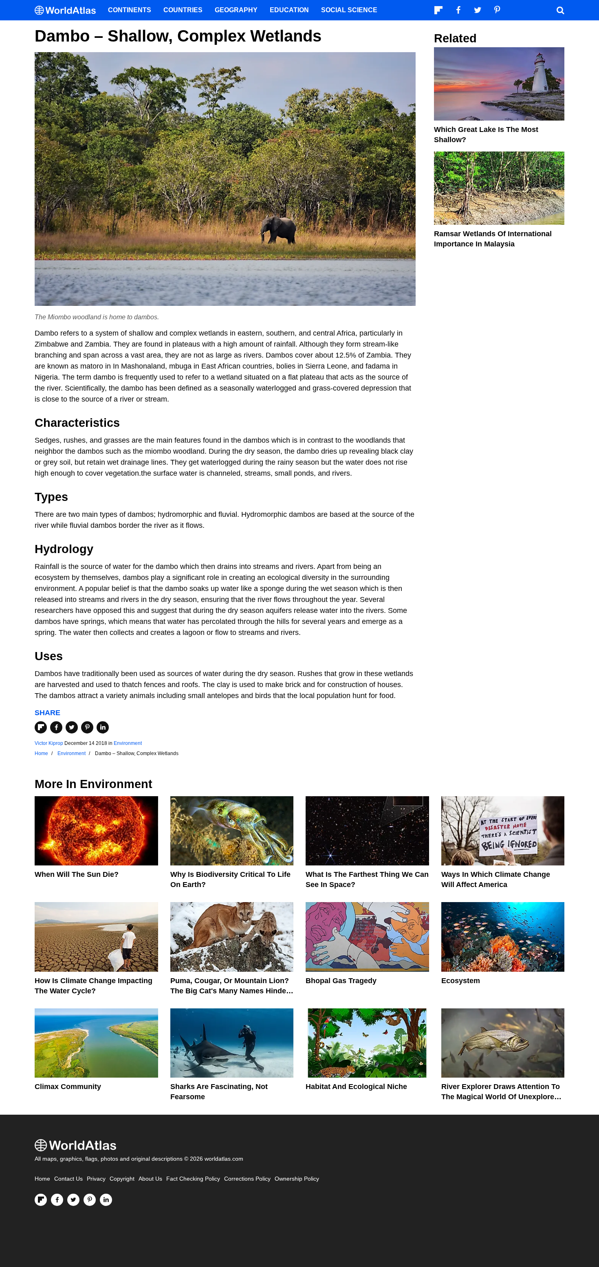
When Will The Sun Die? (77, 874)
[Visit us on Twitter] (73, 1200)
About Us (150, 1179)
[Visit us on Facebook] (57, 1200)
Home (42, 1179)
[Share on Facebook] (56, 727)
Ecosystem (460, 981)
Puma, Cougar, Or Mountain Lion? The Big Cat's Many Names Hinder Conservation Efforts (229, 991)
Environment (128, 743)
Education (289, 10)
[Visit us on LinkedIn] (106, 1200)
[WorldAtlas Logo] (68, 10)
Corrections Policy (247, 1179)
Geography (236, 10)
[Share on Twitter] (72, 727)
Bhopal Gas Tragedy (341, 981)
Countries (183, 10)
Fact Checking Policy (193, 1179)
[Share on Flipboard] (41, 727)
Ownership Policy (297, 1179)
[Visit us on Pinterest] (90, 1200)
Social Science (349, 10)
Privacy (96, 1179)
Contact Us (68, 1179)
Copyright (122, 1179)
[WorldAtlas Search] (560, 10)
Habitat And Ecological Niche (356, 1087)
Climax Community (68, 1087)
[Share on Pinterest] (87, 727)
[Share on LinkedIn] (103, 727)
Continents (129, 10)
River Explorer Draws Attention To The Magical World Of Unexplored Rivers (500, 1097)
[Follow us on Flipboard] (41, 1200)
